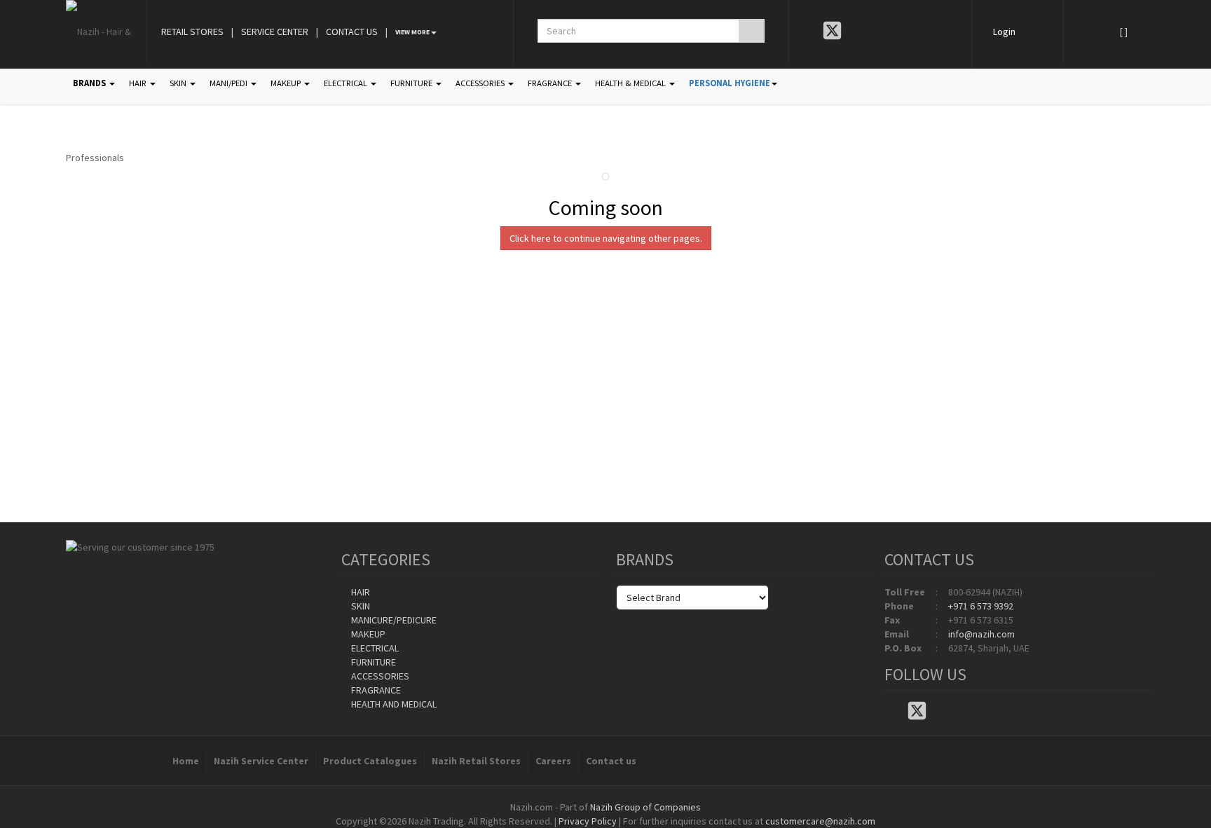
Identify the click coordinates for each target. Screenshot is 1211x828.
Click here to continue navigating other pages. (605, 238)
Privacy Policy (588, 821)
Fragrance (375, 690)
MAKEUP (287, 83)
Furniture (372, 662)
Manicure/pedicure (393, 620)
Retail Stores (192, 31)
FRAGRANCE (551, 83)
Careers (553, 760)
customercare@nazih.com (820, 821)
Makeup (367, 634)
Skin (359, 606)
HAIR (139, 83)
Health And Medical (393, 704)
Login (1004, 31)
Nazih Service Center (261, 760)
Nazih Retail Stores (476, 760)
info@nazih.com (981, 634)
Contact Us (352, 31)
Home (185, 760)
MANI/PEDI (229, 83)
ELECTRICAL (346, 83)
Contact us (611, 760)
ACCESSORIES (481, 83)
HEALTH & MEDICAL (631, 83)
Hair (359, 592)
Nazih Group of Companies (645, 807)
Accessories (379, 676)
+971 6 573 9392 (980, 606)
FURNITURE (412, 83)
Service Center (274, 31)
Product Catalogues (370, 760)
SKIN (179, 83)
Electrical (374, 648)
